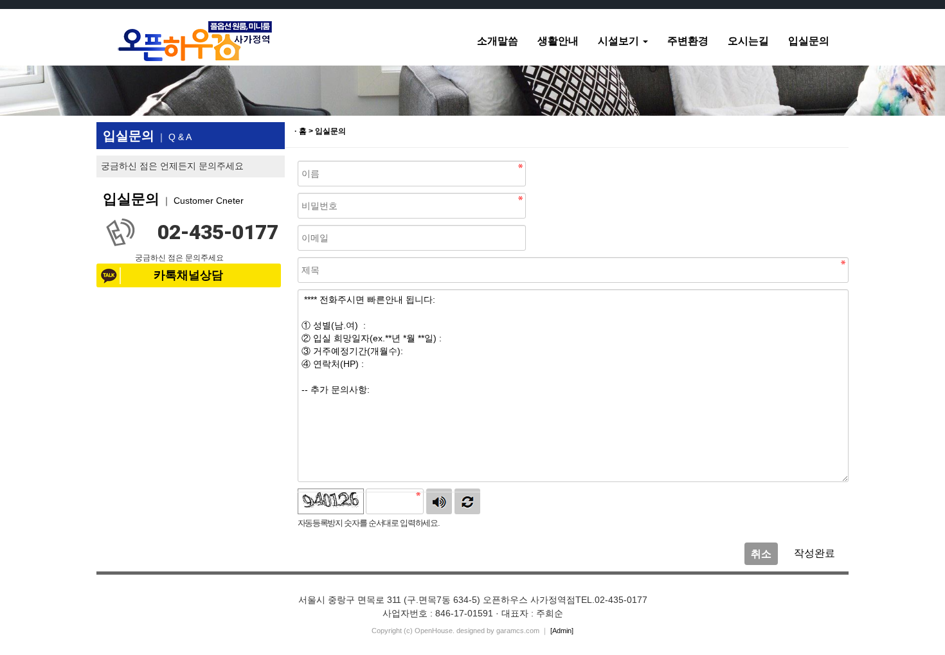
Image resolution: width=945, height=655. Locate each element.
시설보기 (620, 40)
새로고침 (467, 501)
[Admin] (561, 630)
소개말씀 (497, 40)
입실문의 (808, 40)
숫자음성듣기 (439, 501)
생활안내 (558, 40)
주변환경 (687, 40)
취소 (761, 553)
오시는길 (748, 40)
